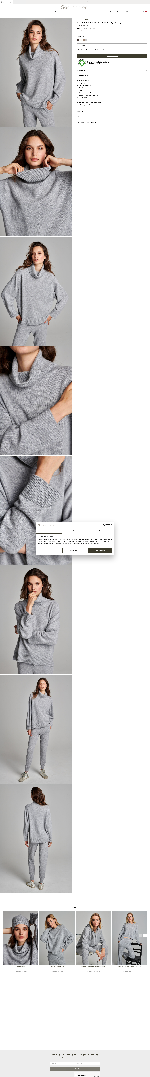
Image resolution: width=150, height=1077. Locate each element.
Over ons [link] (70, 12)
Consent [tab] (49, 531)
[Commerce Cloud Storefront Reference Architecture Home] (75, 7)
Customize (73, 550)
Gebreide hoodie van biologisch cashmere (93, 966)
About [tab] (101, 531)
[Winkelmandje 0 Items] (141, 12)
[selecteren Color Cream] (81, 40)
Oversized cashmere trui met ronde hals (129, 966)
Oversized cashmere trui (57, 966)
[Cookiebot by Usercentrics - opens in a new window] (104, 525)
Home (79, 19)
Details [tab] (75, 531)
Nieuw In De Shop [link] (55, 12)
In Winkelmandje (112, 56)
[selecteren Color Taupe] (84, 40)
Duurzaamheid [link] (84, 12)
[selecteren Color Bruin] (78, 40)
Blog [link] (111, 12)
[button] (130, 12)
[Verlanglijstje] (138, 12)
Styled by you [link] (99, 12)
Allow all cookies (100, 550)
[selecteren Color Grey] (86, 40)
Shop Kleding (39, 12)
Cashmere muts (20, 966)
